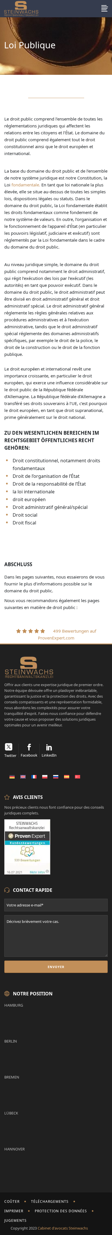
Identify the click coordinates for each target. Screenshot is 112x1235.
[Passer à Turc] (77, 776)
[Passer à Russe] (55, 776)
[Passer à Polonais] (44, 776)
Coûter (12, 1201)
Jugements (15, 1220)
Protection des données (61, 1211)
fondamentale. (25, 185)
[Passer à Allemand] (12, 776)
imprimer (13, 1211)
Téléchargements (50, 1201)
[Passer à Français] (33, 776)
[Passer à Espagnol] (66, 776)
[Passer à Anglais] (23, 776)
